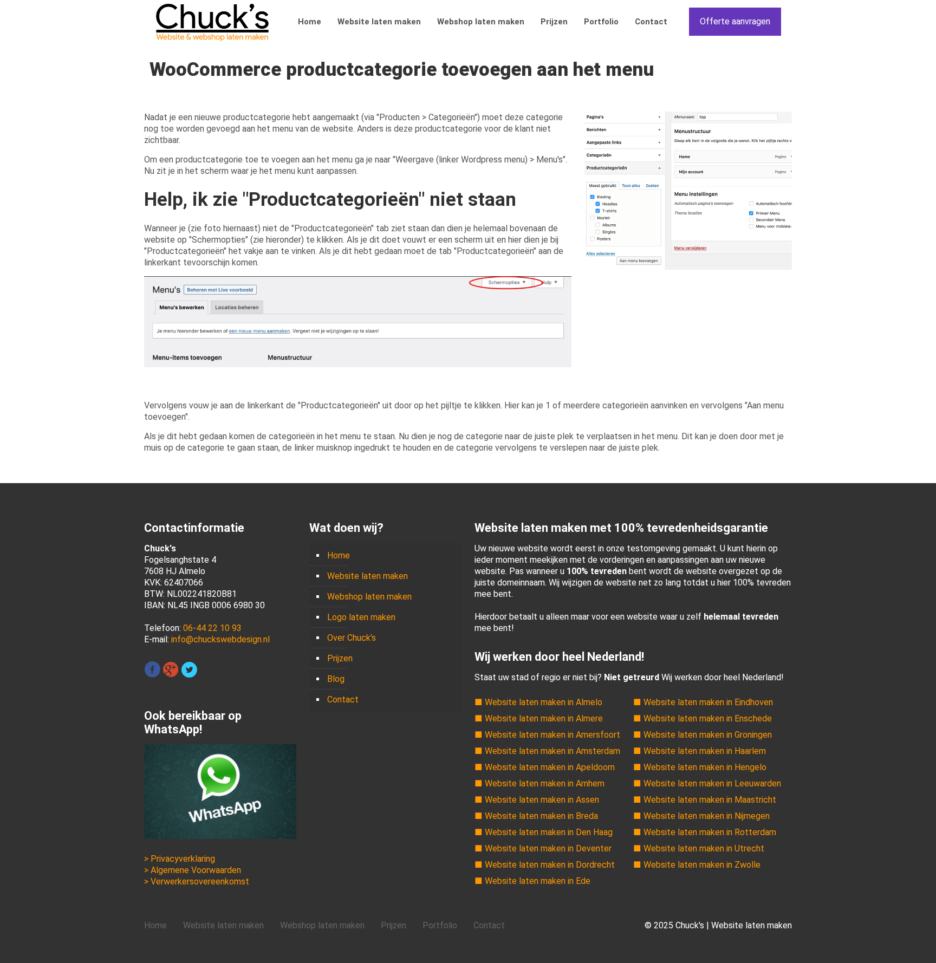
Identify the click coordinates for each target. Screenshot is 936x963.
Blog (335, 679)
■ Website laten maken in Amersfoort (547, 735)
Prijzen (340, 658)
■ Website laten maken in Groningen (702, 735)
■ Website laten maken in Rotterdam (704, 832)
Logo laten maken (361, 617)
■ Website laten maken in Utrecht (698, 848)
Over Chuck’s (351, 638)
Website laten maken (367, 576)
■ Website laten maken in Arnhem (539, 783)
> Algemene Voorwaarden (192, 870)
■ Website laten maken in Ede (532, 881)
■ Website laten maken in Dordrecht (544, 865)
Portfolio (439, 925)
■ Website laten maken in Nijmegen (701, 816)
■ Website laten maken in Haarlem (699, 751)
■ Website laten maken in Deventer (543, 848)
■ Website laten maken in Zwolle (696, 865)
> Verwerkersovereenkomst (196, 881)
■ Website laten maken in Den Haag (543, 832)
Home (338, 555)
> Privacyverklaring (179, 859)
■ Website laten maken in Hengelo (699, 767)
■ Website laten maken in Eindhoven (703, 702)
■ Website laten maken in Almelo (538, 702)
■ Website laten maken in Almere (538, 718)
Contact (343, 699)
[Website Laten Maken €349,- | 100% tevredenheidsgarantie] (212, 21)
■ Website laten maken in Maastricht (704, 800)
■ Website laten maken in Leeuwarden (707, 783)
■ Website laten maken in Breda (536, 816)
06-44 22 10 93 (212, 628)
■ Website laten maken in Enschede (702, 718)
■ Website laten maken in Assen (536, 800)
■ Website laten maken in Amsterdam (547, 751)
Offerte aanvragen (735, 21)
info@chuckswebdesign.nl (220, 639)
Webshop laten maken (369, 596)
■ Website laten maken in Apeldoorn (544, 767)
